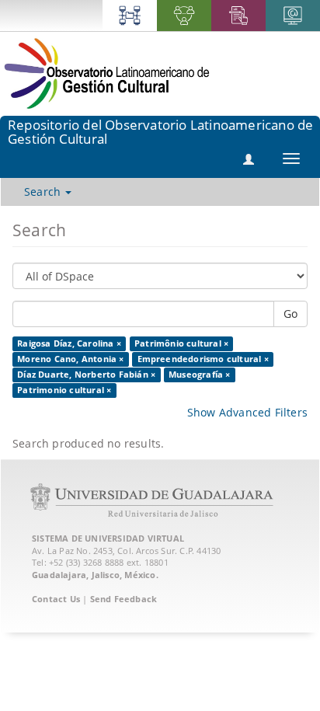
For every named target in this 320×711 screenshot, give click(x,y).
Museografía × (200, 374)
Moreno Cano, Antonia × (70, 359)
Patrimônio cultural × (181, 343)
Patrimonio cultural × (64, 390)
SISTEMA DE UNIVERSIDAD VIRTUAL (108, 538)
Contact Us (56, 599)
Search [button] (44, 191)
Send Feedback (124, 599)
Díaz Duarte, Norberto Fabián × (86, 374)
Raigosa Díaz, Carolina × (69, 343)
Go (290, 313)
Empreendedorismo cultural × (203, 359)
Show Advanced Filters (247, 412)
